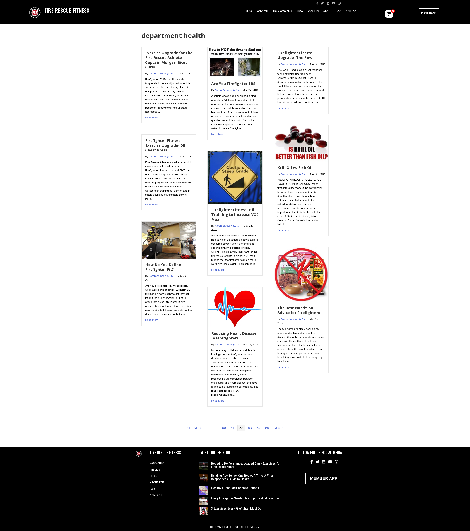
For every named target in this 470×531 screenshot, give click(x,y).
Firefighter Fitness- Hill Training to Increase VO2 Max (234, 214)
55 (267, 428)
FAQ (339, 11)
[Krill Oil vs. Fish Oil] (301, 143)
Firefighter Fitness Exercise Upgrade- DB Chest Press (165, 145)
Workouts (157, 463)
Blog (249, 11)
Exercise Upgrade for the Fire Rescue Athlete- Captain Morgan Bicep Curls (168, 60)
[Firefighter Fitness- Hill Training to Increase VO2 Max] (235, 177)
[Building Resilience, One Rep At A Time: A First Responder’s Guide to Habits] (203, 478)
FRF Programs (282, 11)
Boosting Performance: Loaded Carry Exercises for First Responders (246, 465)
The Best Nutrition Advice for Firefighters (298, 310)
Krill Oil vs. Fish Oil (295, 167)
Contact (352, 11)
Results (313, 11)
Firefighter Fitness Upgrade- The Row (295, 55)
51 (232, 428)
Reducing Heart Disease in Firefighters (233, 336)
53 (250, 428)
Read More (151, 117)
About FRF (157, 482)
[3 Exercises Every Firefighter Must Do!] (203, 511)
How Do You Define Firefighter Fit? (163, 267)
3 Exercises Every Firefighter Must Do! (236, 508)
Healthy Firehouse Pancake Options (235, 488)
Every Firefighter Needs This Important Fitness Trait (245, 498)
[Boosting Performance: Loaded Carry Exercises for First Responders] (203, 466)
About (327, 11)
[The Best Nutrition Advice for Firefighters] (301, 274)
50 (224, 428)
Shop (300, 11)
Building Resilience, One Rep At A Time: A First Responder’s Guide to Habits (242, 477)
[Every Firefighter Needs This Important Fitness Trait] (203, 501)
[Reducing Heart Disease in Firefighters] (235, 307)
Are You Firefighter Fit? (233, 83)
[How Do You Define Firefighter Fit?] (169, 240)
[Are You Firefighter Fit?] (235, 62)
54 (258, 428)
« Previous (194, 428)
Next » (278, 428)
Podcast (263, 11)
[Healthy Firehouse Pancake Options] (203, 490)
